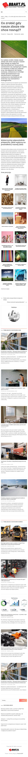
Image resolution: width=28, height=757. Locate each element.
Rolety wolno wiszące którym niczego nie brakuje (12, 299)
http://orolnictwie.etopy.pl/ (17, 157)
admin (22, 34)
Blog (8, 289)
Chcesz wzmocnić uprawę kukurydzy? (15, 302)
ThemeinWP (20, 753)
